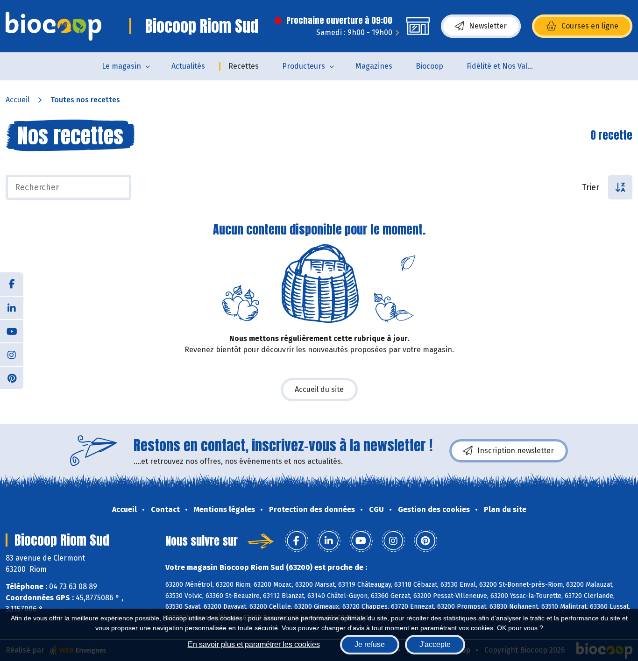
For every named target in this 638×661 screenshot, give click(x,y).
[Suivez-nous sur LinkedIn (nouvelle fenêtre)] (11, 307)
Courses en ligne (589, 25)
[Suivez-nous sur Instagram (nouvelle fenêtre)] (11, 354)
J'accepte (435, 644)
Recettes (243, 66)
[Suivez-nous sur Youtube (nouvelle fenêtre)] (11, 330)
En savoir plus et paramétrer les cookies (254, 644)
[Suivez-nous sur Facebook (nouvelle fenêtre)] (11, 284)
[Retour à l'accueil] (53, 26)
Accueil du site (319, 389)
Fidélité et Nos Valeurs (505, 66)
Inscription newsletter (515, 450)
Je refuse (369, 644)
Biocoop (429, 66)
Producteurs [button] (303, 66)
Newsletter (488, 25)
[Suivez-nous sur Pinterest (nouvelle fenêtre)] (11, 377)
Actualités (188, 66)
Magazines (373, 66)
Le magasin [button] (121, 66)
